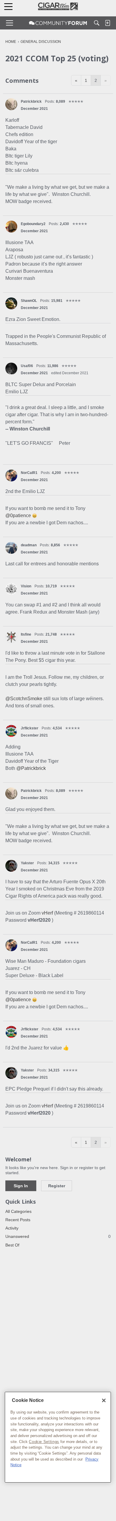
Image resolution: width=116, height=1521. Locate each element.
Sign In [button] (21, 1185)
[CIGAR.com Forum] (58, 22)
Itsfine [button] (26, 634)
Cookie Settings (44, 1441)
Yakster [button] (27, 863)
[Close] (103, 1400)
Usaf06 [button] (27, 366)
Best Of (12, 1245)
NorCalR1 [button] (29, 473)
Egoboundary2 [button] (33, 224)
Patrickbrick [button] (31, 101)
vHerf (48, 912)
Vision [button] (26, 586)
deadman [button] (29, 545)
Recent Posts (17, 1219)
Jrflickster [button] (29, 728)
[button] (11, 104)
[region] (57, 1437)
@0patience (18, 515)
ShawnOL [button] (29, 301)
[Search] (96, 22)
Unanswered (58, 1236)
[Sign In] (107, 22)
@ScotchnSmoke (23, 698)
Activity (11, 1228)
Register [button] (56, 1185)
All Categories (18, 1211)
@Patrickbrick (31, 768)
